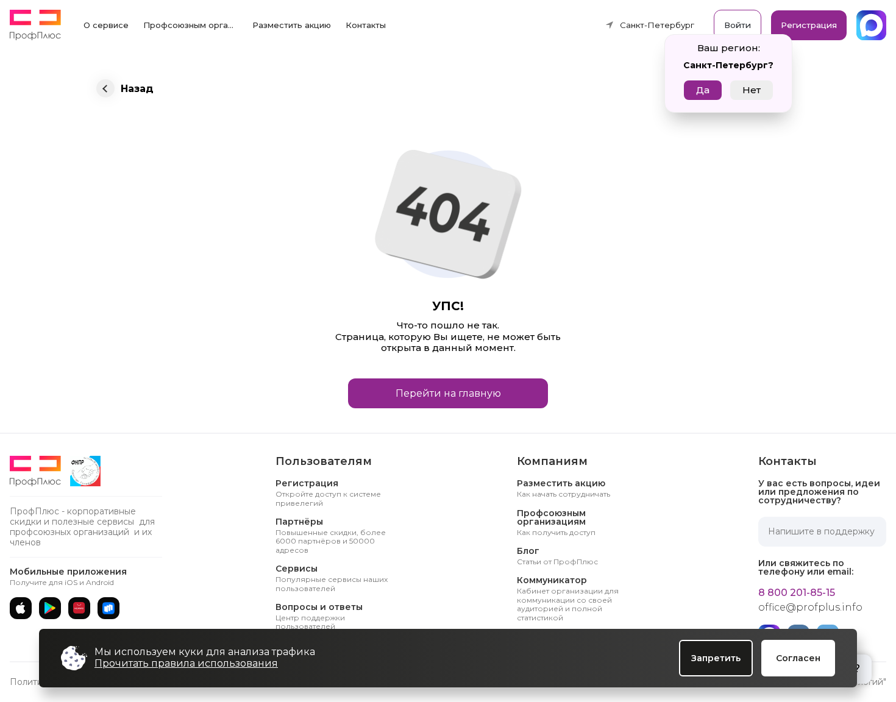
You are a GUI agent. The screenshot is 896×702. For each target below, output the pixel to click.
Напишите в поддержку (821, 531)
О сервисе (106, 25)
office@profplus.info (810, 607)
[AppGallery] (79, 608)
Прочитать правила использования (186, 663)
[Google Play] (50, 608)
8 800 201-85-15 (796, 593)
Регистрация (809, 25)
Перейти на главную (448, 393)
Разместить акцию (291, 25)
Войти (737, 25)
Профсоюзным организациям (194, 25)
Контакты (366, 25)
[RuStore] (108, 608)
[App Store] (21, 608)
